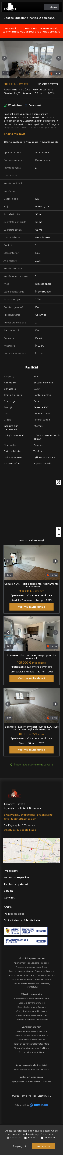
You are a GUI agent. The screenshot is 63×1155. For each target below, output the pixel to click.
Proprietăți (11, 870)
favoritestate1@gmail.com (20, 818)
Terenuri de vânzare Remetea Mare (31, 1043)
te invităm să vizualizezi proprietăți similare (32, 31)
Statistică (33, 1137)
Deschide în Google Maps (20, 829)
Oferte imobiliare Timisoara (21, 142)
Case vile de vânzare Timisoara (31, 1011)
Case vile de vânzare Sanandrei (31, 1015)
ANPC (8, 907)
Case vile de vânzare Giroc (32, 1002)
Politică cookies (14, 913)
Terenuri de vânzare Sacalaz (32, 1039)
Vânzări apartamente (32, 958)
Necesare (16, 1137)
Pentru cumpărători (17, 877)
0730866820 (44, 814)
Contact (9, 897)
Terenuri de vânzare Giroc (31, 1052)
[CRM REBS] (38, 1105)
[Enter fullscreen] (58, 482)
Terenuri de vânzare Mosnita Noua (31, 1048)
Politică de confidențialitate (22, 920)
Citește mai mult (14, 133)
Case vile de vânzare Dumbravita (31, 1019)
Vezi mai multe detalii (31, 606)
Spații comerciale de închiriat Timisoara (31, 1081)
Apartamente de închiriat (31, 1065)
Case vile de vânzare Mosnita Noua (31, 998)
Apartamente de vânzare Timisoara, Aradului (31, 971)
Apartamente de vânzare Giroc (31, 967)
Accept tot (43, 1146)
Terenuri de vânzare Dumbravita (31, 1035)
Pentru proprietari (16, 884)
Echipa (8, 890)
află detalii (44, 1130)
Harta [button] (56, 73)
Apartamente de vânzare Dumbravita (31, 979)
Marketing (50, 1137)
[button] (4, 58)
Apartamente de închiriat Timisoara (31, 1069)
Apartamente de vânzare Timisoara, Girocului (31, 975)
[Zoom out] (58, 534)
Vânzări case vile (31, 994)
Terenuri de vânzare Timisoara (31, 1031)
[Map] (31, 508)
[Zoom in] (58, 529)
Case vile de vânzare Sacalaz (31, 1007)
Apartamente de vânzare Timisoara (32, 962)
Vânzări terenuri (31, 1026)
